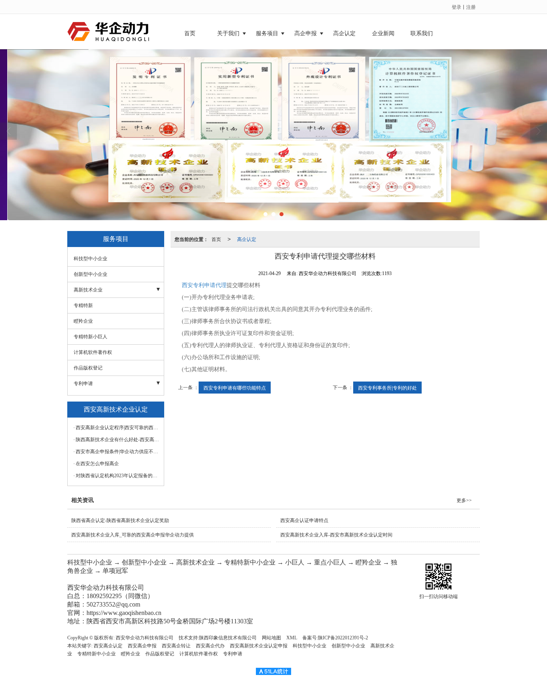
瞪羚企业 (83, 321)
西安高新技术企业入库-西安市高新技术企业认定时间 (336, 535)
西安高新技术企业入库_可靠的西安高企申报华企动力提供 (132, 535)
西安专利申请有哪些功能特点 (234, 387)
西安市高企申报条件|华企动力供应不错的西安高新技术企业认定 (118, 451)
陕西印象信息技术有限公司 (228, 638)
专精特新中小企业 (96, 654)
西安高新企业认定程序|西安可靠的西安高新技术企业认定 (118, 427)
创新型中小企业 (90, 274)
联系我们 (421, 33)
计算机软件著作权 (93, 352)
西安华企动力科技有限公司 (144, 638)
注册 (471, 6)
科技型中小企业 (90, 258)
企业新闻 (383, 33)
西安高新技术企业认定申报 (259, 646)
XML (291, 638)
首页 (189, 33)
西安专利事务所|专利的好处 (387, 387)
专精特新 (83, 305)
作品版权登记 (88, 368)
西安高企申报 (142, 646)
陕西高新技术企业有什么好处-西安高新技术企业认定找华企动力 (118, 439)
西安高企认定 (108, 646)
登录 (456, 6)
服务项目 (267, 33)
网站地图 (271, 638)
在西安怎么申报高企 (97, 463)
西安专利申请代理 (204, 285)
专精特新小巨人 (90, 336)
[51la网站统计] (273, 671)
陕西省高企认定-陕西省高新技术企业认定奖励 (120, 520)
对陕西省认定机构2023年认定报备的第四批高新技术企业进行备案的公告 (118, 475)
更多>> (464, 500)
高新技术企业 (88, 290)
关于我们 (228, 33)
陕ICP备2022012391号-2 (343, 638)
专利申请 (83, 383)
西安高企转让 (176, 646)
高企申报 (305, 33)
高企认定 (344, 33)
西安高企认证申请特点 (304, 520)
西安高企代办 (210, 646)
